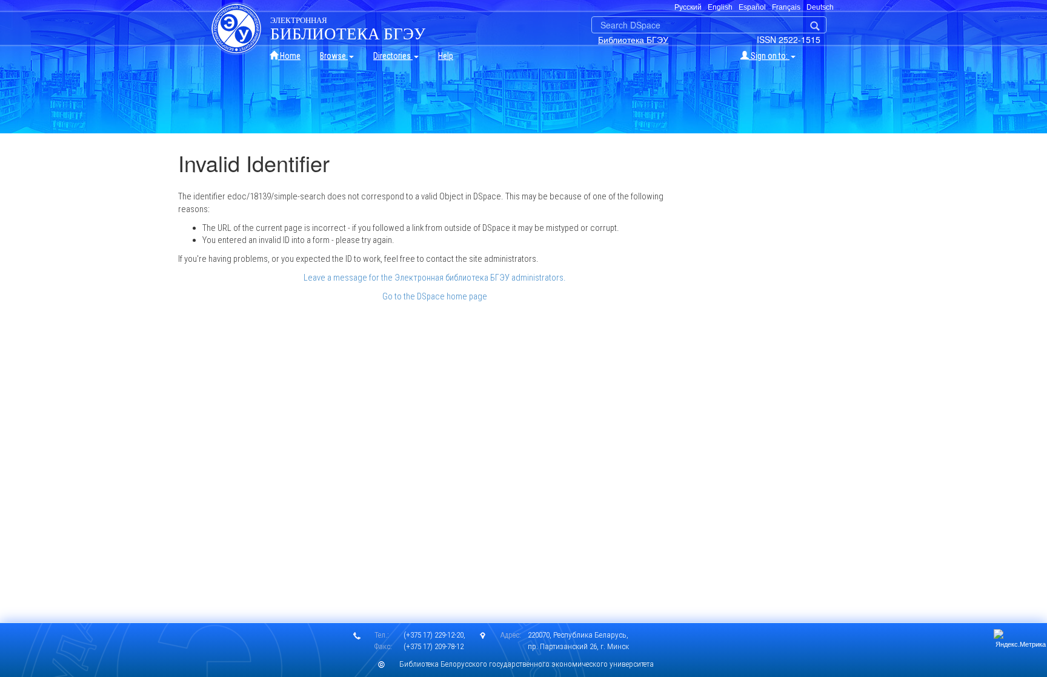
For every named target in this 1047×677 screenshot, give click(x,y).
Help (445, 56)
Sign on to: (769, 56)
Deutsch (820, 7)
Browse (334, 56)
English (720, 7)
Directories (393, 56)
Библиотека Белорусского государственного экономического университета (526, 664)
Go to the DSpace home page (434, 296)
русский (688, 7)
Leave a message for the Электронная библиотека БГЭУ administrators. (435, 277)
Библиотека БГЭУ (633, 39)
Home (289, 56)
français (786, 7)
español (752, 7)
